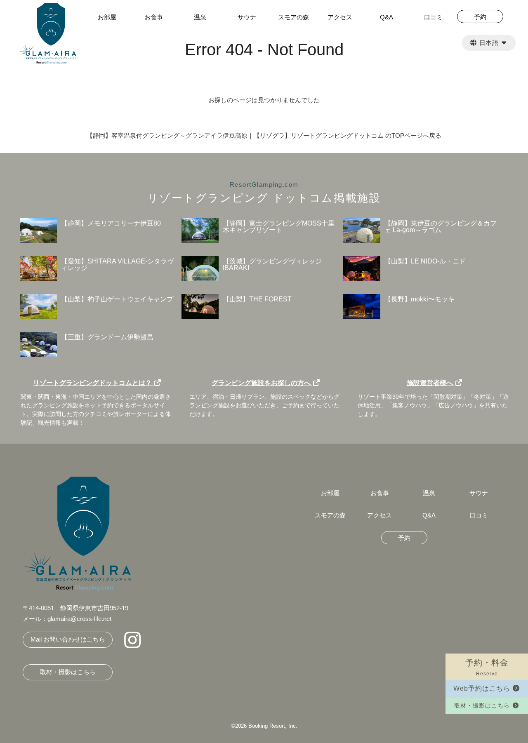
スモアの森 (293, 17)
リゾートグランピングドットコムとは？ (93, 382)
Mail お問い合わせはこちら (68, 639)
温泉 (200, 17)
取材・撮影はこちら (483, 705)
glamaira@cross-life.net (79, 618)
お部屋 (107, 17)
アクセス (340, 17)
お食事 (153, 17)
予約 (404, 538)
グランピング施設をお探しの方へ (262, 382)
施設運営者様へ (431, 382)
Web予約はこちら (482, 688)
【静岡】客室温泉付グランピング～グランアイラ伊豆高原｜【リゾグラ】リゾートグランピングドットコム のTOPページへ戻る (264, 135)
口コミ (433, 17)
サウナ (247, 17)
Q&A (386, 17)
